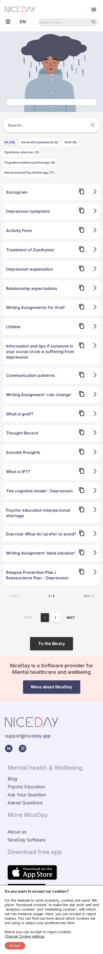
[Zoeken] (93, 125)
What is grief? (20, 413)
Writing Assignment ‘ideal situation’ (41, 553)
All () (9, 142)
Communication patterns (30, 375)
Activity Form (19, 230)
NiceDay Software (27, 839)
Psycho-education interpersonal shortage (38, 513)
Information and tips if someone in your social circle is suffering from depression (40, 352)
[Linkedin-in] (8, 748)
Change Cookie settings (24, 936)
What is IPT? (18, 471)
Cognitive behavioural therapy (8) (29, 162)
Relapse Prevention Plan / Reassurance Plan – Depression (37, 575)
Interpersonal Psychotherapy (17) (29, 172)
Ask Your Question (27, 794)
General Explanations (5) (39, 142)
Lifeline (13, 326)
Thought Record (22, 433)
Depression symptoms (28, 211)
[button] (94, 9)
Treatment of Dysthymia (30, 249)
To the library (51, 643)
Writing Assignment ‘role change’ (39, 394)
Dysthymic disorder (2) (21, 152)
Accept (15, 945)
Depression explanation (29, 269)
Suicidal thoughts (23, 452)
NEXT (88, 596)
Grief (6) (70, 142)
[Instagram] (22, 748)
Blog (12, 778)
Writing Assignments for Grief (35, 307)
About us (17, 831)
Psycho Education (26, 786)
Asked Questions (25, 802)
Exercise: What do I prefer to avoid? (41, 534)
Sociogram (16, 192)
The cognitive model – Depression (39, 490)
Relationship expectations (31, 288)
